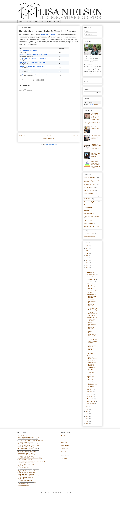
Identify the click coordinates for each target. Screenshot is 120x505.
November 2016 (91, 274)
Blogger (78, 492)
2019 (87, 263)
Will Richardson (65, 452)
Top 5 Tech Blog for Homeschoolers (26, 464)
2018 (87, 265)
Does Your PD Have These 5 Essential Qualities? (92, 341)
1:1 (84, 231)
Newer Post (22, 135)
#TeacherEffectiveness (89, 236)
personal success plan (89, 233)
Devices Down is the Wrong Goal (95, 127)
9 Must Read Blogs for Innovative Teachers (28, 437)
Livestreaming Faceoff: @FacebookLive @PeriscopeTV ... (91, 334)
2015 (87, 407)
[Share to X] (40, 80)
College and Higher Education (91, 216)
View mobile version (48, 138)
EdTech (35, 448)
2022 (87, 255)
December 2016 (91, 272)
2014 (87, 409)
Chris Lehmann (65, 445)
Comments (89, 34)
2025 (87, 248)
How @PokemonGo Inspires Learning (92, 309)
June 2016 (90, 391)
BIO (36, 21)
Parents (85, 205)
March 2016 (90, 399)
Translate (96, 104)
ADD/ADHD (87, 210)
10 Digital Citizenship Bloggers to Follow (28, 439)
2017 (87, 267)
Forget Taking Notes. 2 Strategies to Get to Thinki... (92, 384)
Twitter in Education (89, 193)
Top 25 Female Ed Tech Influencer (26, 474)
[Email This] (37, 80)
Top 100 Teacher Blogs (23, 483)
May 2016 (90, 394)
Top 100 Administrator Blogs (25, 480)
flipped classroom (88, 223)
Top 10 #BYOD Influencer (24, 466)
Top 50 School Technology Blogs (26, 477)
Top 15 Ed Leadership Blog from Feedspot (28, 471)
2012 (87, 414)
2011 (87, 416)
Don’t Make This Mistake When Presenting (95, 137)
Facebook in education (89, 187)
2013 (87, 411)
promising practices (89, 213)
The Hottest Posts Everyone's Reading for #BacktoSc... (91, 304)
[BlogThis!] (38, 80)
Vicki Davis (64, 436)
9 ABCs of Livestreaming (91, 352)
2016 (87, 270)
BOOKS (56, 21)
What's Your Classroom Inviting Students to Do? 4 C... (92, 358)
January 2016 (90, 403)
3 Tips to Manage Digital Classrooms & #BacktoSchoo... (91, 286)
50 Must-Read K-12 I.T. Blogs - (25, 450)
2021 (87, 258)
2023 (87, 253)
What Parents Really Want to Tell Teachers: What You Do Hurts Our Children (96, 164)
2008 (87, 423)
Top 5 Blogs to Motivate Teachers (26, 462)
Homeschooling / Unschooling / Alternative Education (92, 180)
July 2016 (90, 389)
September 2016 (91, 279)
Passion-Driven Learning (90, 196)
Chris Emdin (64, 442)
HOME (21, 21)
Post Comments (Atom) (51, 144)
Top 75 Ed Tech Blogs (23, 478)
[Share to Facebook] (42, 80)
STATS (29, 21)
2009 (87, 421)
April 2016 (90, 396)
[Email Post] (33, 80)
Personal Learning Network (91, 202)
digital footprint (88, 207)
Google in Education (89, 190)
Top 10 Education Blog (23, 467)
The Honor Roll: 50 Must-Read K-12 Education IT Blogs (31, 461)
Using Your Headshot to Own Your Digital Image (92, 372)
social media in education (90, 184)
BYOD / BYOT (87, 199)
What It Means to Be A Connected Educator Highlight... (91, 297)
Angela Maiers (64, 448)
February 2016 (91, 401)
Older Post (75, 135)
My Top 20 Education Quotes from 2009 (92, 123)
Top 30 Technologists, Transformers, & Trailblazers (30, 475)
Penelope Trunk (65, 455)
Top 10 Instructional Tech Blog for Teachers (28, 469)
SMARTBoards (88, 220)
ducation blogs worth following (27, 440)
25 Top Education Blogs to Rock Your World (28, 445)
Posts (87, 31)
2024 (87, 251)
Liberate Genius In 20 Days (91, 291)
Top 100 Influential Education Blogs (26, 482)
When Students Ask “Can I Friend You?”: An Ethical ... (92, 320)
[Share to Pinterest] (43, 80)
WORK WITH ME (45, 21)
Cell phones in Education (90, 177)
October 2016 (90, 277)
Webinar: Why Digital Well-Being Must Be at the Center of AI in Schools (96, 147)
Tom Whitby (64, 458)
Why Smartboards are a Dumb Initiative (95, 154)
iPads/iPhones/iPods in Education (92, 226)
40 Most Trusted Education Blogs (26, 447)
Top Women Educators (23, 485)
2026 (87, 246)
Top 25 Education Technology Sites (26, 472)
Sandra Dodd (64, 439)
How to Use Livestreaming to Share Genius (92, 313)
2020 (87, 260)
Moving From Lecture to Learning (90, 377)
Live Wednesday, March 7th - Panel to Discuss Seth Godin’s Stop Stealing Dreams (95, 116)
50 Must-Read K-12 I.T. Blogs (25, 448)
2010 (87, 419)
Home (49, 135)
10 (19, 440)
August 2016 (90, 282)
